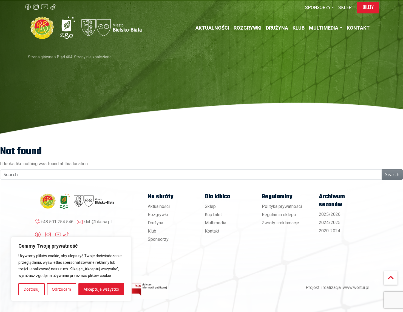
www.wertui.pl (356, 287)
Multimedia (215, 222)
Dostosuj (31, 289)
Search (392, 174)
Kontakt (212, 231)
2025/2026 (329, 214)
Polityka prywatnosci (282, 206)
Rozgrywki (158, 214)
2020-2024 (329, 230)
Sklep (210, 206)
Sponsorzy (158, 239)
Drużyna (155, 222)
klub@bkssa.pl (98, 221)
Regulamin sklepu (279, 214)
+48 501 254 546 (57, 221)
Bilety (368, 7)
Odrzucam (61, 289)
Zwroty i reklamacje (280, 222)
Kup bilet (213, 214)
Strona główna (40, 57)
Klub (152, 231)
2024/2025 (329, 222)
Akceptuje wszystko (101, 289)
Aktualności (159, 206)
